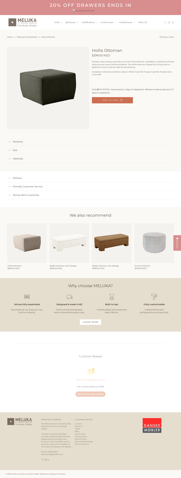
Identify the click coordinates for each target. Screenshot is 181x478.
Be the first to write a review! (90, 394)
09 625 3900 (53, 452)
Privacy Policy (81, 436)
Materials (18, 158)
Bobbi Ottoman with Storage (63, 266)
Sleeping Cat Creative (57, 474)
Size (15, 150)
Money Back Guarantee (26, 195)
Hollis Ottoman (14, 266)
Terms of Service (82, 444)
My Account (80, 434)
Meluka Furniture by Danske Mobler (25, 474)
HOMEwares (125, 22)
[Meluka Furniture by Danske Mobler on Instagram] (45, 460)
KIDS (57, 22)
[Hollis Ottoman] (48, 88)
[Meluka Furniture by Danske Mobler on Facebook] (42, 460)
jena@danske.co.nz (55, 454)
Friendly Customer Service (28, 186)
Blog (77, 431)
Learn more (90, 322)
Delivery (17, 178)
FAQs (77, 429)
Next (172, 37)
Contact (78, 424)
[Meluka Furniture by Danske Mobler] (22, 22)
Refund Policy (81, 439)
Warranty (18, 141)
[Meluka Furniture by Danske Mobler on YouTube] (48, 460)
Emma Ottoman (142, 266)
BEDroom (71, 22)
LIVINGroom (107, 22)
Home (10, 37)
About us (79, 426)
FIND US (142, 22)
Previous (164, 37)
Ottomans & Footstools (27, 37)
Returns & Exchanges (84, 441)
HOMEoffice (88, 22)
